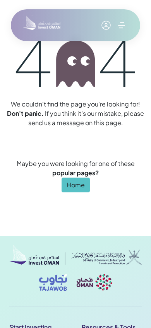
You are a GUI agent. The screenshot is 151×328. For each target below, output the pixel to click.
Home (76, 185)
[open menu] (121, 25)
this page (107, 123)
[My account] (106, 25)
